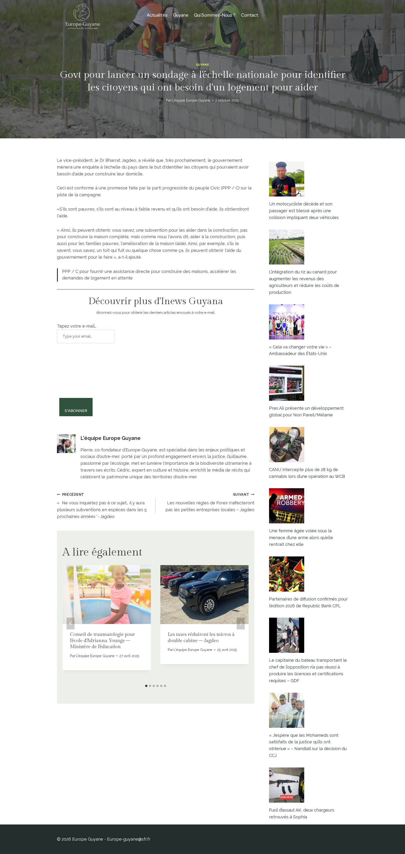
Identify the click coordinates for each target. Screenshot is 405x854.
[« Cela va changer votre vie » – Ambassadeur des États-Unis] (308, 322)
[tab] (146, 686)
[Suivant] (241, 623)
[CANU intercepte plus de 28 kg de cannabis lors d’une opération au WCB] (308, 444)
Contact (249, 15)
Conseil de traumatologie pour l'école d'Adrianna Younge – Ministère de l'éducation (102, 641)
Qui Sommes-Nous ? (215, 15)
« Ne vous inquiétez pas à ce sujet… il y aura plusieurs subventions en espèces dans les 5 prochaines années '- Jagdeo (102, 505)
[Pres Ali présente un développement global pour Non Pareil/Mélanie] (308, 383)
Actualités (157, 15)
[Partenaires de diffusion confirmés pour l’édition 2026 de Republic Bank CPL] (308, 574)
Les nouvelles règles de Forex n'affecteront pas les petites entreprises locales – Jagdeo (209, 502)
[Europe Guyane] (83, 15)
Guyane (180, 15)
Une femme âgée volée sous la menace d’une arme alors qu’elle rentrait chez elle (301, 537)
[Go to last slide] (71, 623)
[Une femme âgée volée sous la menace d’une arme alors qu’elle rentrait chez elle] (308, 505)
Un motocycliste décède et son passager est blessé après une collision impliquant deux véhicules (304, 210)
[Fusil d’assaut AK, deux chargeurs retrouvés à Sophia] (308, 785)
